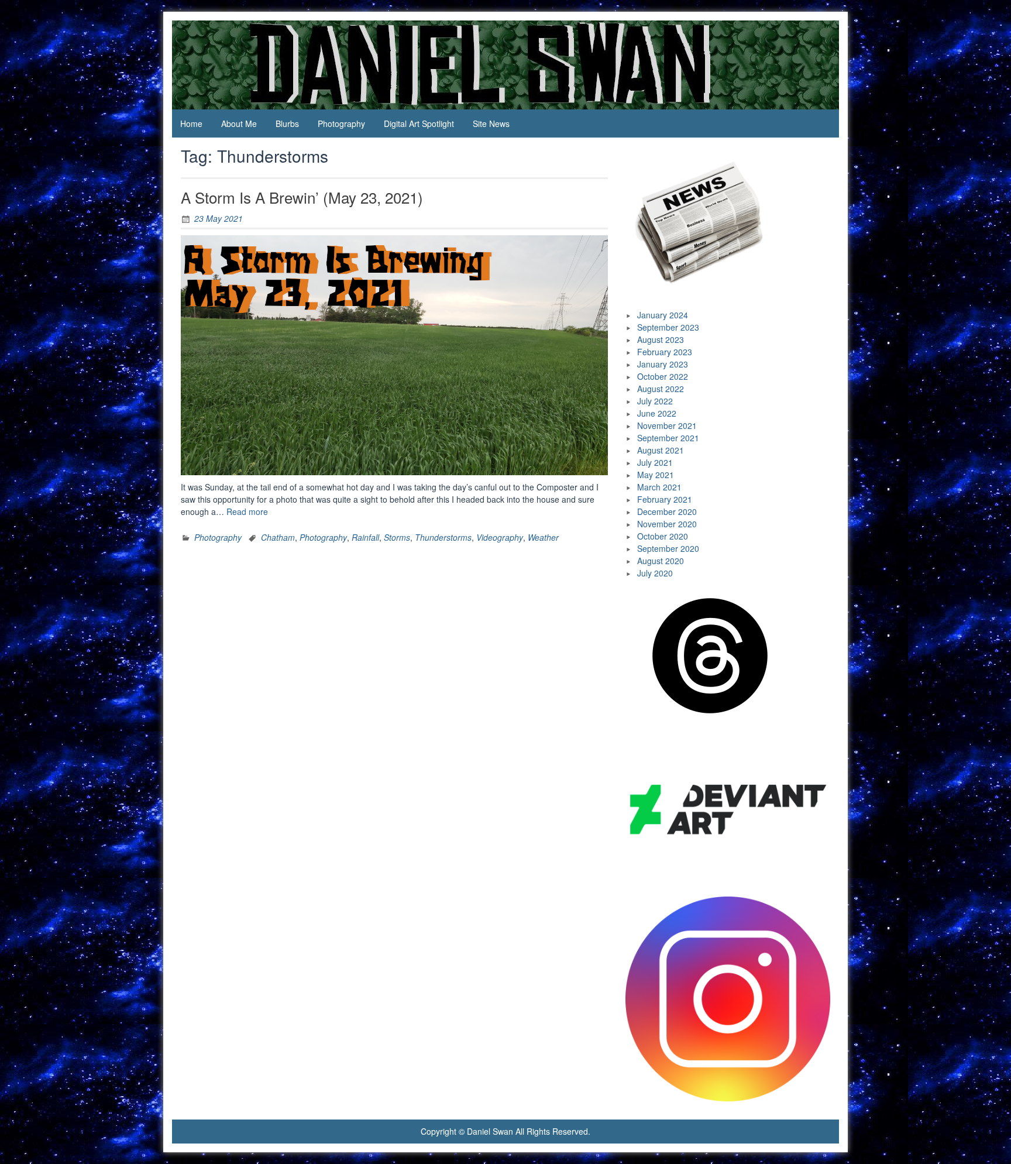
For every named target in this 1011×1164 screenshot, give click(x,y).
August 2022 (660, 388)
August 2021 (660, 450)
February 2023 (664, 352)
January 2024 (662, 315)
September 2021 (668, 438)
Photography (341, 123)
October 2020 (662, 536)
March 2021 (659, 487)
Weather (543, 537)
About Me (239, 123)
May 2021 (655, 474)
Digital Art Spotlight (419, 123)
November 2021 (667, 425)
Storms (397, 537)
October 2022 (662, 376)
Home (191, 123)
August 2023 (660, 339)
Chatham (278, 537)
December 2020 (667, 511)
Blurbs (287, 123)
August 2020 (660, 560)
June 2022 (656, 413)
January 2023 (662, 364)
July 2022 (655, 401)
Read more (247, 511)
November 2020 (667, 524)
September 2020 (668, 548)
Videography (499, 537)
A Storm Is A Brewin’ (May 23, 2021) (302, 197)
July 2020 (655, 573)
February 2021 (664, 499)
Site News (491, 123)
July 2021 (655, 462)
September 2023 (668, 327)
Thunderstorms (443, 537)
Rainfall (365, 537)
